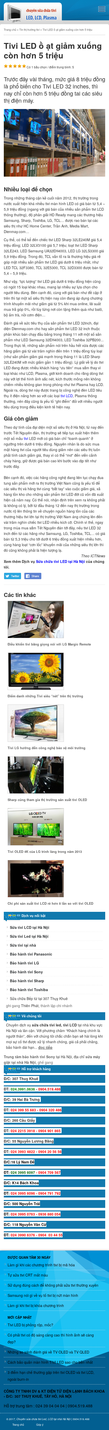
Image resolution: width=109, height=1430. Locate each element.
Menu (101, 9)
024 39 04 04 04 (49, 1406)
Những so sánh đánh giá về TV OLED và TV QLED (48, 1352)
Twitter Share (13, 576)
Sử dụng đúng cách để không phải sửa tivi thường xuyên (53, 1285)
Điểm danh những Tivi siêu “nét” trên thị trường (45, 696)
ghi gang (13, 1005)
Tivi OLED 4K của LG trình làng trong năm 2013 (45, 851)
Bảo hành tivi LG (24, 962)
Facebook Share (33, 576)
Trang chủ (18, 1424)
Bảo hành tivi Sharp (27, 980)
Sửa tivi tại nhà (23, 945)
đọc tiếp (45, 1047)
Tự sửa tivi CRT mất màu (28, 1275)
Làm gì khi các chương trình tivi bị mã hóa (41, 1264)
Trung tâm (13, 1056)
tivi (26, 438)
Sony (50, 1056)
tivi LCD (67, 395)
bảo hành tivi (33, 1056)
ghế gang (45, 1062)
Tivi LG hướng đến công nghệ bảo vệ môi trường (46, 748)
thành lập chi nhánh (56, 1005)
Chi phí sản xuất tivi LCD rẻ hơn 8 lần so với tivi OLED (50, 903)
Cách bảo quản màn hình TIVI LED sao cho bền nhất (50, 1362)
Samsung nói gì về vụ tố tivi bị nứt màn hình (43, 1295)
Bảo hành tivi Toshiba (29, 989)
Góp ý (39, 1424)
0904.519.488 (80, 1406)
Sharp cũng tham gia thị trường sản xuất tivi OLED (47, 799)
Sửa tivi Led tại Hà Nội (29, 936)
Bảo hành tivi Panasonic (31, 954)
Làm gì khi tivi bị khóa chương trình (36, 1305)
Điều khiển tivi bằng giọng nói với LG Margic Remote (49, 644)
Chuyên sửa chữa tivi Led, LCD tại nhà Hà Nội (43, 1419)
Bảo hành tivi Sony (26, 971)
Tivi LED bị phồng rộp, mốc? (30, 1324)
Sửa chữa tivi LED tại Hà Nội (60, 561)
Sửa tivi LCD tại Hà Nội (29, 927)
